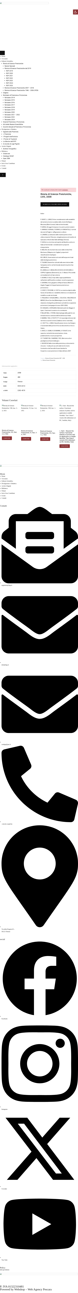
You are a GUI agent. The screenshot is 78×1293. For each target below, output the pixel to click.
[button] (75, 12)
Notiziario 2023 (10, 117)
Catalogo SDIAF (8, 156)
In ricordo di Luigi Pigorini (11, 144)
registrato (65, 190)
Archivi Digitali (6, 146)
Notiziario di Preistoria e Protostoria (15, 95)
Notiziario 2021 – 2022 (12, 115)
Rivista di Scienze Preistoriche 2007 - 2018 (55, 358)
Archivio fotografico (9, 149)
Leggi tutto (64, 446)
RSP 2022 (9, 78)
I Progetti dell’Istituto (10, 136)
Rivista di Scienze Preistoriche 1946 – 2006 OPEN (21, 90)
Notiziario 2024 (10, 119)
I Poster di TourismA (10, 139)
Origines (5, 93)
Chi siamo (5, 59)
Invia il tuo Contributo (8, 163)
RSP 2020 (9, 73)
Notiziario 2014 (10, 98)
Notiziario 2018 (10, 107)
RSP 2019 (9, 71)
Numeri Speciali (10, 66)
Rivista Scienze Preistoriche (49, 360)
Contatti (4, 168)
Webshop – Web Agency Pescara (33, 1289)
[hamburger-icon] (2, 53)
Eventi (3, 166)
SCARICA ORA (7, 438)
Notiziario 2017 (10, 105)
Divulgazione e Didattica (9, 129)
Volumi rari (6, 154)
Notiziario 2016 (10, 102)
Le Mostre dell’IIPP (9, 141)
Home (3, 56)
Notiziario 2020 (10, 112)
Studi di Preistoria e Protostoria (13, 122)
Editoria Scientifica (7, 61)
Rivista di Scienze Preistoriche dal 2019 (18, 68)
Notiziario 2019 (10, 110)
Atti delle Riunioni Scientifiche (13, 124)
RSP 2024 (9, 83)
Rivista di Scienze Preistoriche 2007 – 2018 (19, 88)
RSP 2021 (9, 76)
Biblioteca (5, 151)
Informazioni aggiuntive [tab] (9, 366)
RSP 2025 (9, 85)
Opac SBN (6, 158)
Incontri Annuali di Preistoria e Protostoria (17, 127)
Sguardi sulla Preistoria (10, 132)
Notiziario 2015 (10, 100)
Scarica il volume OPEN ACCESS (55, 204)
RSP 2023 (9, 80)
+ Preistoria (7, 134)
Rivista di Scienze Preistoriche (13, 63)
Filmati (4, 161)
